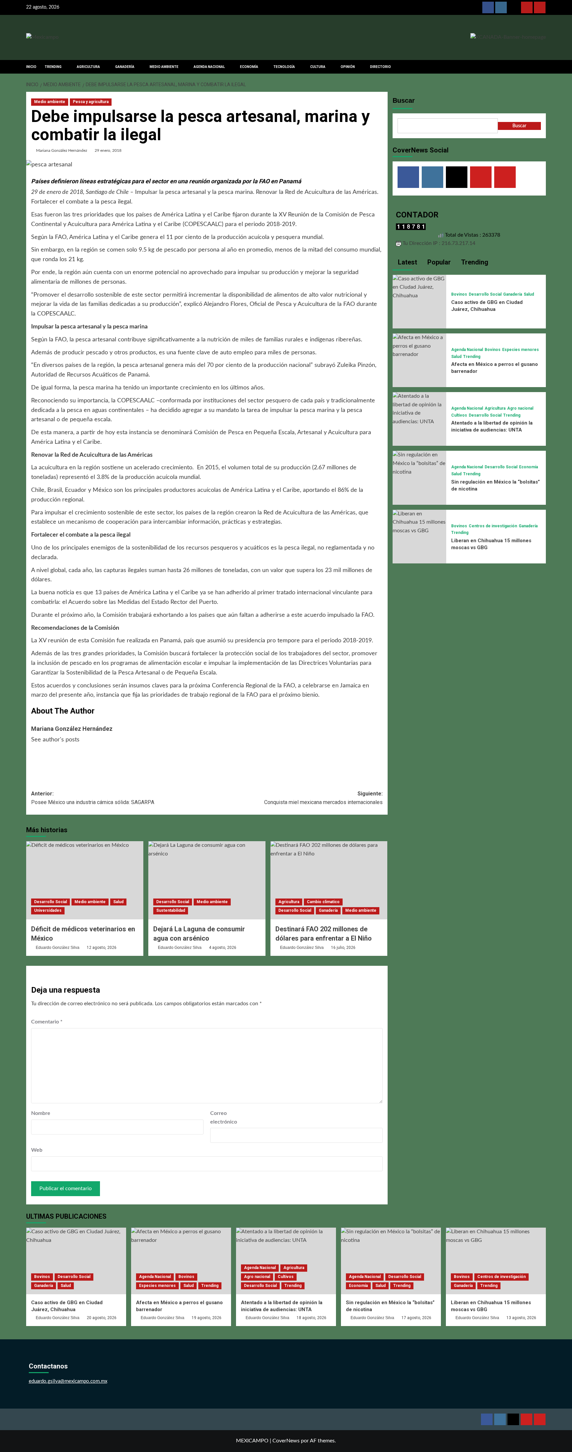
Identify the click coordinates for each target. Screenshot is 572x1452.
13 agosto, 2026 (521, 1317)
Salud (118, 902)
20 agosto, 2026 (102, 1317)
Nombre (40, 1113)
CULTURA (317, 67)
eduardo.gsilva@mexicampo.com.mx (68, 1381)
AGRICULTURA (88, 67)
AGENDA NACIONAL (209, 67)
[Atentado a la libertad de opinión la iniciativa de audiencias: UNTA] (419, 408)
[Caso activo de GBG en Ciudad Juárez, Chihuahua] (419, 287)
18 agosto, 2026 (311, 1317)
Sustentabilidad (170, 910)
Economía (528, 467)
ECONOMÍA (249, 67)
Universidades (48, 910)
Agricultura (288, 902)
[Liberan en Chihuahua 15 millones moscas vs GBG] (419, 522)
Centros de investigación (493, 526)
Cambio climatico (323, 902)
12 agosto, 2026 (102, 947)
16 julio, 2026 (343, 947)
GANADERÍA (124, 67)
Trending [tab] (473, 262)
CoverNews (286, 1440)
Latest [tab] (406, 262)
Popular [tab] (438, 262)
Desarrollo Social (50, 902)
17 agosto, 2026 (416, 1317)
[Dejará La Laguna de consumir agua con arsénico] (206, 880)
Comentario (47, 1021)
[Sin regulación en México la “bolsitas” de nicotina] (419, 463)
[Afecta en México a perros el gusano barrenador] (419, 345)
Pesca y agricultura (91, 101)
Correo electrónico (223, 1118)
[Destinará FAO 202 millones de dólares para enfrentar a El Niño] (329, 880)
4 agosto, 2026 (222, 947)
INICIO (31, 67)
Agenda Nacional (467, 349)
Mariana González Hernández (61, 150)
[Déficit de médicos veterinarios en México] (84, 880)
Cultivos (459, 415)
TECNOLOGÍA (284, 67)
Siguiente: (323, 797)
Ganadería (328, 910)
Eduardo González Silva (57, 947)
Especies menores (520, 349)
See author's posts (55, 740)
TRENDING (53, 67)
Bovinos (459, 294)
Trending (471, 356)
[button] (542, 67)
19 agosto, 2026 (206, 1317)
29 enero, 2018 (108, 150)
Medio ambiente (49, 101)
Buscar (404, 100)
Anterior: (94, 797)
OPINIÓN (348, 67)
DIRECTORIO (380, 67)
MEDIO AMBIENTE (164, 67)
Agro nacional (520, 408)
